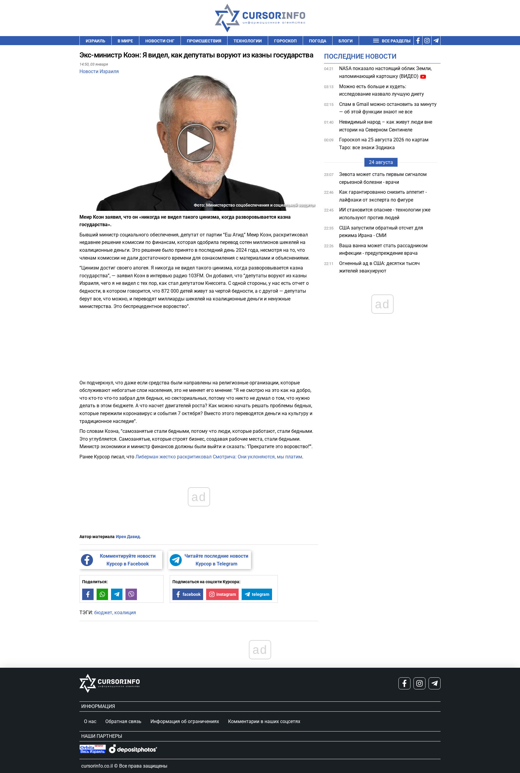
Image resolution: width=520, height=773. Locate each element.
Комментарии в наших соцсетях (264, 721)
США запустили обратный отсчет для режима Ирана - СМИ (381, 231)
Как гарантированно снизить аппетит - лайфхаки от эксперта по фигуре (383, 196)
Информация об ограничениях (184, 721)
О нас (90, 721)
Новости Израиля (99, 71)
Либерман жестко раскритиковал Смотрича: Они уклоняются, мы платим (218, 457)
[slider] (107, 208)
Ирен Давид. (128, 536)
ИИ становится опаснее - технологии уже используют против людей (384, 213)
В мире (125, 40)
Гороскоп (285, 40)
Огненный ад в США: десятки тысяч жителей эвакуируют (379, 267)
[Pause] (84, 207)
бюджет (103, 612)
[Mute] (92, 207)
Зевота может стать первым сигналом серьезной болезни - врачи (383, 178)
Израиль (95, 40)
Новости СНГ (160, 40)
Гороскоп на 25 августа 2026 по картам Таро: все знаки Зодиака (384, 143)
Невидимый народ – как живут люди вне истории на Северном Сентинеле (385, 126)
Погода (317, 40)
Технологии (248, 40)
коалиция (125, 612)
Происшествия (204, 40)
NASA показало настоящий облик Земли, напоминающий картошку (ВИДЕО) (385, 72)
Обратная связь (123, 721)
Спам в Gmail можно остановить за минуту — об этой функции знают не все (388, 108)
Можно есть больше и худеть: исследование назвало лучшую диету (381, 90)
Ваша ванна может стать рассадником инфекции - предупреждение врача (383, 249)
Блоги (346, 40)
